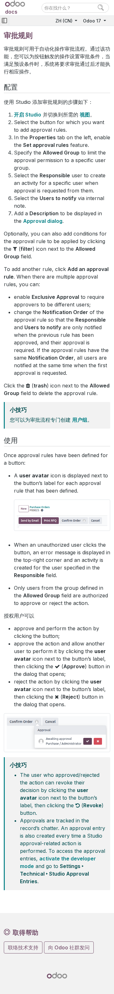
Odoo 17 (92, 20)
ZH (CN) (64, 20)
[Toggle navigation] (4, 21)
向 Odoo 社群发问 (69, 947)
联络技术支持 (23, 947)
